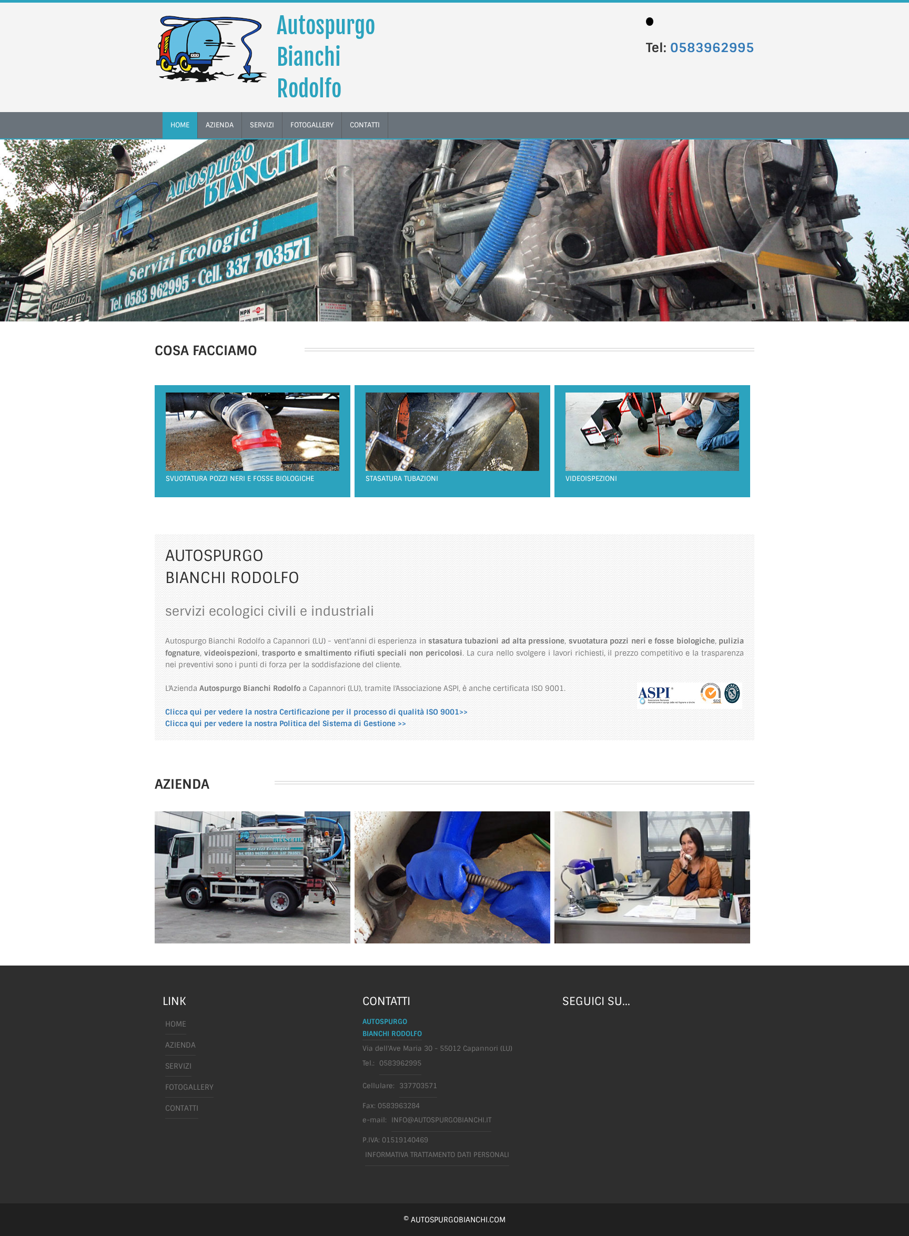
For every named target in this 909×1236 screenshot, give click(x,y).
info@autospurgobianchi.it (441, 1120)
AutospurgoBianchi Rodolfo (326, 57)
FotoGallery (312, 124)
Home (175, 1024)
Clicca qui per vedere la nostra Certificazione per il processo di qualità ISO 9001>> (316, 712)
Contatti (181, 1108)
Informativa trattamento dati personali (437, 1154)
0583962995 (712, 47)
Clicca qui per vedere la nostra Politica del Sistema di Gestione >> (285, 723)
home (179, 124)
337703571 (418, 1085)
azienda (220, 124)
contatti (365, 124)
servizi (262, 124)
